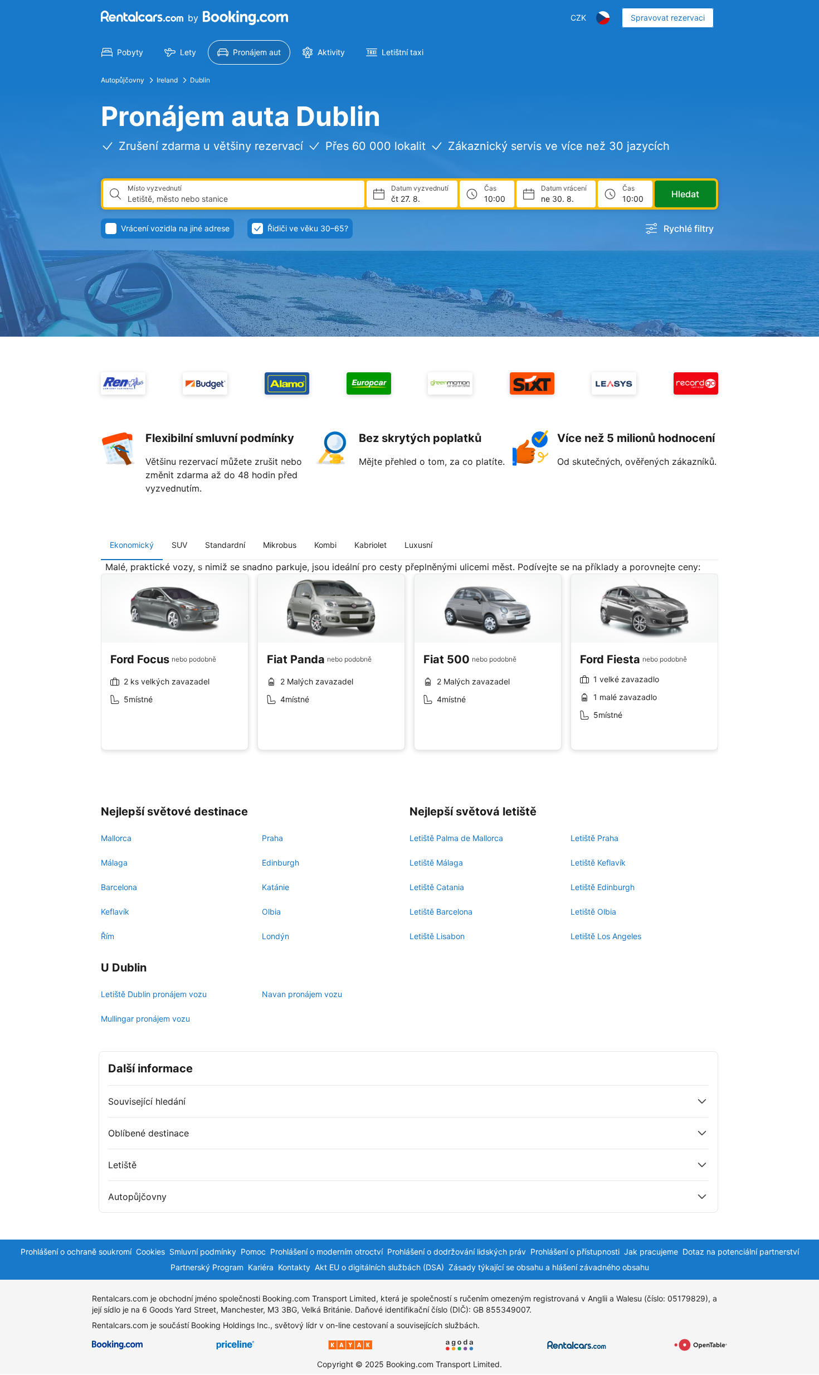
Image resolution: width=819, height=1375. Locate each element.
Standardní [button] (225, 545)
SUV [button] (179, 545)
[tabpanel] (409, 664)
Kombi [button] (325, 545)
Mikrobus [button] (279, 545)
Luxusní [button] (418, 545)
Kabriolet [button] (370, 545)
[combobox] (241, 199)
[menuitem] (122, 52)
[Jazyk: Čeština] (603, 18)
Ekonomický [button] (132, 545)
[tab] (132, 545)
